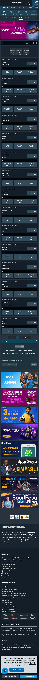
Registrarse (29, 676)
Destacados (7, 17)
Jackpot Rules (6, 600)
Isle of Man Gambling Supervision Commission (16, 647)
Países (21, 17)
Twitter (6, 573)
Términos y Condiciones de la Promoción (14, 593)
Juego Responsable (8, 591)
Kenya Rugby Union (12, 517)
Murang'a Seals (22, 517)
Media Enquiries (7, 578)
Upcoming (30, 17)
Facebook (7, 571)
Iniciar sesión (10, 676)
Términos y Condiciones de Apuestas (13, 596)
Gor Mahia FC (17, 517)
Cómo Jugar (5, 587)
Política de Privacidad (8, 607)
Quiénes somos (6, 566)
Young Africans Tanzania (27, 517)
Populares (15, 17)
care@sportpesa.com (8, 564)
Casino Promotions (8, 602)
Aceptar (19, 669)
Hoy (25, 17)
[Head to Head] (29, 64)
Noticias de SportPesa (9, 569)
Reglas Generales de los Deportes (12, 598)
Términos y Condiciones (9, 589)
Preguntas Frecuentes (9, 611)
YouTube (7, 575)
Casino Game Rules (8, 605)
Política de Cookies (8, 609)
